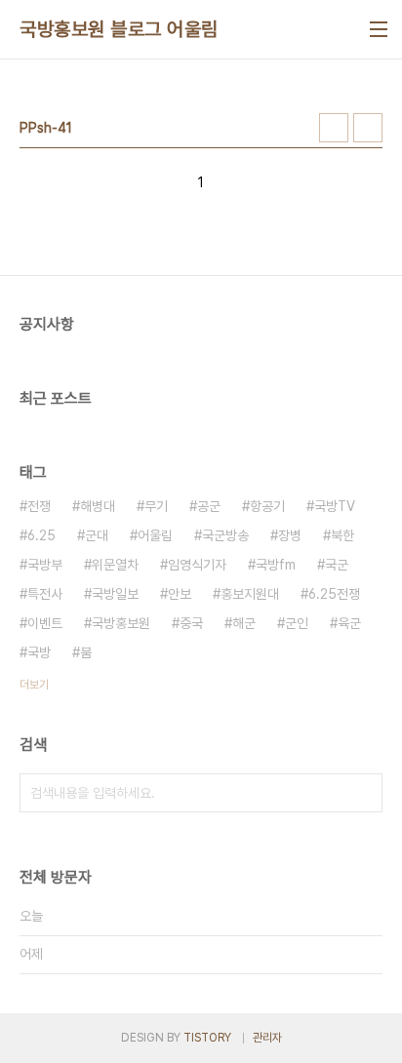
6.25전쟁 (334, 594)
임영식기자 (197, 564)
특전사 (44, 594)
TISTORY (207, 1037)
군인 (296, 623)
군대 (96, 535)
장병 (290, 535)
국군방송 (225, 535)
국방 (39, 652)
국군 (336, 564)
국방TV (334, 506)
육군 (349, 623)
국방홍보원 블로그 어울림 (119, 29)
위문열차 (115, 564)
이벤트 (44, 623)
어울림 (155, 535)
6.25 (41, 535)
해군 (244, 623)
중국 (191, 623)
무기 (156, 506)
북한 (342, 535)
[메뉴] (378, 29)
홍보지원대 (250, 594)
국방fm (276, 564)
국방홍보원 (121, 623)
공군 (209, 506)
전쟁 (39, 506)
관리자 (267, 1037)
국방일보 (115, 594)
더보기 (34, 684)
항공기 (267, 506)
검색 (363, 792)
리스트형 (367, 127)
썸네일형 (333, 127)
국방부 (44, 564)
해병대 (97, 506)
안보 (179, 594)
